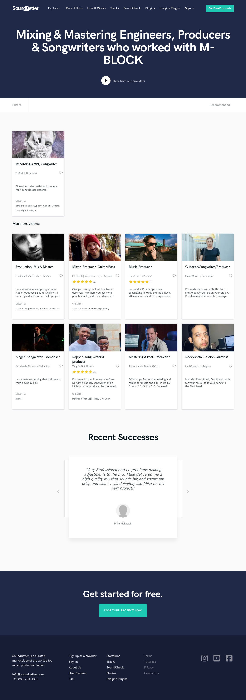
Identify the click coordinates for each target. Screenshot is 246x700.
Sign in (189, 8)
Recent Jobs (74, 8)
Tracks (114, 8)
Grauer (19, 308)
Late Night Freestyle (26, 210)
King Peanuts (31, 308)
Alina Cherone (79, 308)
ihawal (19, 398)
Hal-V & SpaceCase (49, 308)
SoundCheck (132, 8)
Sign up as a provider (82, 656)
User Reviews (77, 673)
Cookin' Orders (51, 205)
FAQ (72, 679)
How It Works (96, 8)
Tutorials (150, 662)
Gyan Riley (103, 308)
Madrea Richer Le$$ (82, 398)
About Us (75, 667)
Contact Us (151, 673)
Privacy (149, 667)
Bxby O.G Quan (102, 398)
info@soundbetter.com (28, 674)
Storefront (113, 656)
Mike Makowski (123, 523)
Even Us (93, 308)
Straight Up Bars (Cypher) (29, 205)
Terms (148, 656)
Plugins (150, 8)
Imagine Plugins (170, 8)
